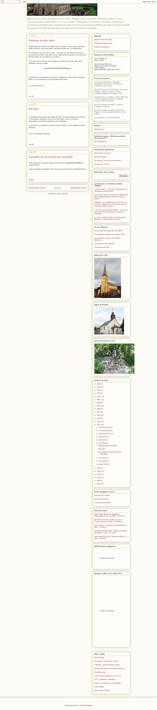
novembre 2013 (105, 430)
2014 (99, 421)
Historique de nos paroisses (104, 243)
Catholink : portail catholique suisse (107, 665)
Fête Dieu (34, 108)
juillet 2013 (103, 437)
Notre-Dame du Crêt (101, 247)
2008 (99, 480)
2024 (99, 390)
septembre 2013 (105, 434)
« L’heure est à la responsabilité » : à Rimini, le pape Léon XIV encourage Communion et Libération (111, 212)
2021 (99, 399)
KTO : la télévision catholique (104, 679)
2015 (99, 418)
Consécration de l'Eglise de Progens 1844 (109, 234)
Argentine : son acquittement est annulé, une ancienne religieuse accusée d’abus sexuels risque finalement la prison (110, 204)
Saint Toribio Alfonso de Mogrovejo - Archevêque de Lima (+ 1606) (107, 515)
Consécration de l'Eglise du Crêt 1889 (108, 231)
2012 (99, 468)
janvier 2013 (103, 464)
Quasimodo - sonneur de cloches (106, 661)
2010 (99, 474)
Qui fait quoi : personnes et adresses (107, 160)
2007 (99, 484)
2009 (99, 477)
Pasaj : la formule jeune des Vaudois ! (108, 683)
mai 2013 (102, 443)
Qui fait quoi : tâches (101, 164)
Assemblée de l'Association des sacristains (51, 156)
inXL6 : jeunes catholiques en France (107, 676)
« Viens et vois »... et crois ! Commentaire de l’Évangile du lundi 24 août (110, 190)
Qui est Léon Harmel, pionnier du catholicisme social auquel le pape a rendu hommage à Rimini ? (111, 197)
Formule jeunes (100, 672)
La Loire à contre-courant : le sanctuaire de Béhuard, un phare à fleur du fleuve (110, 218)
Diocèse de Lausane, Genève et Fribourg (109, 668)
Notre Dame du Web (101, 690)
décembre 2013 (105, 427)
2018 (99, 409)
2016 (99, 415)
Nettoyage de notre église (41, 40)
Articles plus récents (37, 188)
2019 (99, 406)
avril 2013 (102, 458)
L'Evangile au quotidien (102, 502)
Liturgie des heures (101, 499)
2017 (99, 412)
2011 (99, 471)
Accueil (58, 188)
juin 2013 (102, 440)
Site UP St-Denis (100, 142)
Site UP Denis (99, 657)
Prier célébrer (99, 687)
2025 (99, 387)
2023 (99, 393)
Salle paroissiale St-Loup (103, 43)
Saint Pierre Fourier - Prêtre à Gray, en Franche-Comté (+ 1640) (108, 520)
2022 (99, 396)
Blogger (89, 705)
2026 (99, 384)
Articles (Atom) (63, 194)
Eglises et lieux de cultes (103, 39)
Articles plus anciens (78, 188)
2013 (99, 424)
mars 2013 (103, 461)
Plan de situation (100, 157)
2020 (99, 403)
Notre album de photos (102, 153)
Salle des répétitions (101, 47)
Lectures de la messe (102, 495)
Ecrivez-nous (99, 129)
